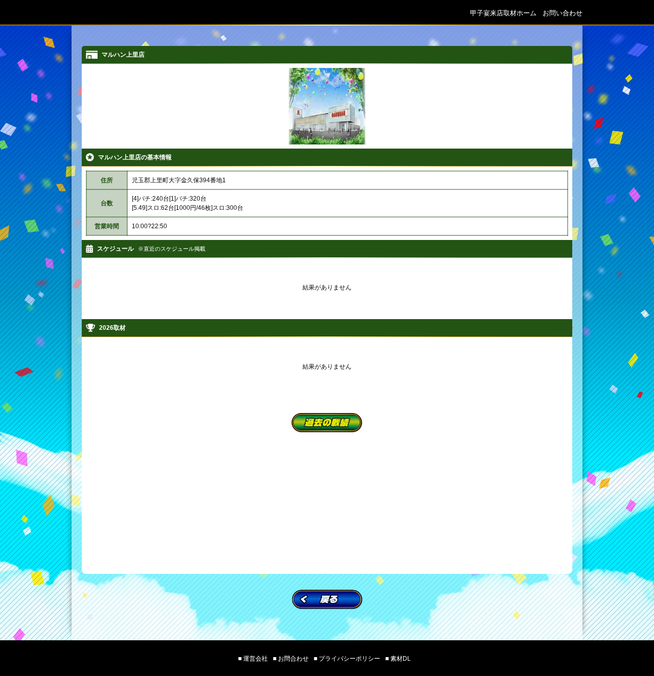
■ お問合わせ (291, 658)
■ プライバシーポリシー (347, 658)
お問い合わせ (562, 13)
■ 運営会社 (253, 658)
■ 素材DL (398, 658)
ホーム (503, 13)
